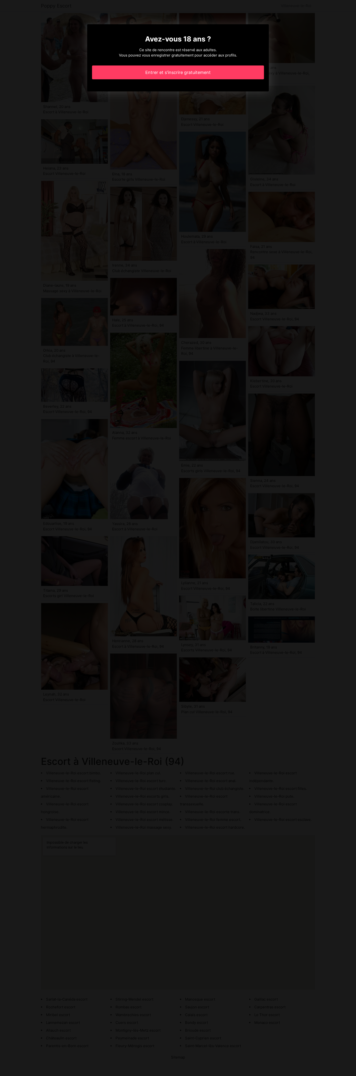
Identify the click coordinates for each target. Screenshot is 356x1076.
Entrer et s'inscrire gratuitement (178, 72)
